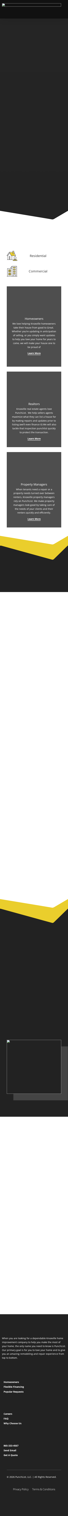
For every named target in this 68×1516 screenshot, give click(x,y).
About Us (17, 1011)
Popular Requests (14, 1391)
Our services (20, 106)
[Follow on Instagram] (34, 1500)
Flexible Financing (14, 1386)
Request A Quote (23, 119)
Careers (8, 1413)
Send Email (10, 1450)
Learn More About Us (26, 1157)
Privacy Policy (21, 1489)
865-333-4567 (11, 1445)
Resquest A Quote (24, 1024)
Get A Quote (11, 1455)
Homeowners (11, 1382)
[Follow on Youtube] (42, 1500)
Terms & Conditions (43, 1489)
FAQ (6, 1418)
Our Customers (28, 188)
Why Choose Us (12, 1423)
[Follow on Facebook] (26, 1500)
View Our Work (28, 170)
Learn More (34, 353)
